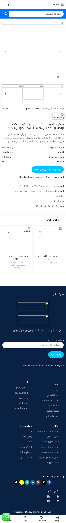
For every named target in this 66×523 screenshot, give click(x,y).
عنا (32, 431)
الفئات (56, 426)
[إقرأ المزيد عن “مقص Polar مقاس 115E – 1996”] (9, 237)
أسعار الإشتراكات (21, 408)
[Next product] (3, 108)
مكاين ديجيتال (53, 436)
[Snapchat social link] (21, 482)
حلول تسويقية (26, 447)
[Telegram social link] (37, 206)
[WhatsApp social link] (41, 206)
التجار (26, 382)
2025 (23, 512)
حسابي (56, 390)
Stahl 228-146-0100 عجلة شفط (49, 258)
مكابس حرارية (53, 463)
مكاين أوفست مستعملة (48, 431)
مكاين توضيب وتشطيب (49, 457)
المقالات (29, 442)
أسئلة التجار (23, 403)
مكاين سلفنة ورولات (50, 447)
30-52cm (6, 157)
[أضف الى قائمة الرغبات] (40, 232)
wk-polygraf (50, 191)
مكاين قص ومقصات (17, 262)
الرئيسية (60, 108)
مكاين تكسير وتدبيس (50, 452)
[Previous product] (10, 108)
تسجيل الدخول (53, 395)
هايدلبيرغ (19, 191)
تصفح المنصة (53, 411)
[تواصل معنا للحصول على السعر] (40, 237)
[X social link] (53, 206)
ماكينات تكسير (32, 108)
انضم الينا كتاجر (22, 388)
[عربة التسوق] (10, 5)
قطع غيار (44, 262)
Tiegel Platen (8, 152)
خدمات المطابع (52, 416)
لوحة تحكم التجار (21, 393)
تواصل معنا (23, 398)
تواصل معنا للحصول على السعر (48, 169)
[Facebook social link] (56, 206)
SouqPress (59, 201)
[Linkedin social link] (45, 206)
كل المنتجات (48, 186)
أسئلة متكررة (53, 406)
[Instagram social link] (38, 482)
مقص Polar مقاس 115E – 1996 (17, 258)
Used (4, 162)
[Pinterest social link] (49, 206)
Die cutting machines (33, 191)
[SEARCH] (5, 14)
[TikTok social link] (16, 482)
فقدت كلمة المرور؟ (50, 400)
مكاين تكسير (48, 108)
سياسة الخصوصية (25, 457)
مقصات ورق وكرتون (17, 265)
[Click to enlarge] (57, 77)
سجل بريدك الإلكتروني (54, 340)
